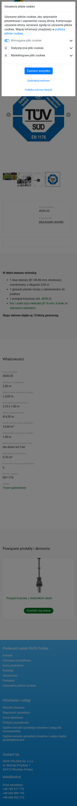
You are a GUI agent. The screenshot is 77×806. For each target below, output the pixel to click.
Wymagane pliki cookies (26, 40)
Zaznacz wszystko (38, 71)
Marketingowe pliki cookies (28, 55)
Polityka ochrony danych (38, 89)
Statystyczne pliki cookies (27, 48)
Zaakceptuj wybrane (38, 80)
